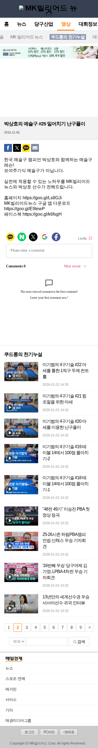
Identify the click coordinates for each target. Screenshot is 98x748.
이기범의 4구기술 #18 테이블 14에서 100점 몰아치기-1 (65, 483)
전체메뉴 (6, 8)
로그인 (29, 732)
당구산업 (43, 24)
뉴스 (21, 24)
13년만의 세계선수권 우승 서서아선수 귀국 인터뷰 (65, 600)
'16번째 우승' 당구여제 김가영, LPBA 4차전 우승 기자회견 (64, 571)
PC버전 (49, 732)
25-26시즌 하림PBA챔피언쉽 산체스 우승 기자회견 (64, 540)
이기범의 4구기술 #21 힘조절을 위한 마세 (64, 399)
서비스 (51, 699)
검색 (81, 641)
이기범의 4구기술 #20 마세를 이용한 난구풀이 (64, 424)
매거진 (51, 689)
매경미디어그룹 (18, 720)
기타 (51, 710)
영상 (66, 24)
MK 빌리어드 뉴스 (26, 37)
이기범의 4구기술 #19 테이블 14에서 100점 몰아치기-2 (65, 452)
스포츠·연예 (51, 678)
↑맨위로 (68, 732)
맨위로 (89, 736)
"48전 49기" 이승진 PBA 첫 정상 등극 (66, 512)
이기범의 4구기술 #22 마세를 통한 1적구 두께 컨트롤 (65, 370)
